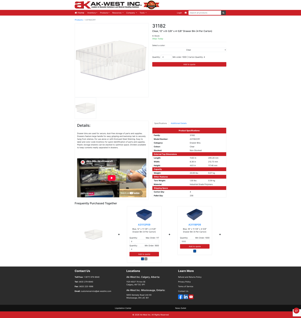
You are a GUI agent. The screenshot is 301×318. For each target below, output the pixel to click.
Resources (117, 13)
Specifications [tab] (160, 123)
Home (80, 12)
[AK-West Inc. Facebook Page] (180, 296)
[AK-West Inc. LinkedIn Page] (185, 296)
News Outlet (180, 308)
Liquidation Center (123, 308)
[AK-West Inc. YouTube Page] (191, 296)
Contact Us (183, 291)
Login (179, 13)
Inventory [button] (91, 13)
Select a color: (158, 45)
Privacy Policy (184, 282)
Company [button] (130, 13)
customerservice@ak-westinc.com (96, 291)
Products (104, 13)
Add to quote (189, 64)
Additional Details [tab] (179, 123)
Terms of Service (185, 286)
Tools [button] (142, 13)
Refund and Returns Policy (190, 277)
